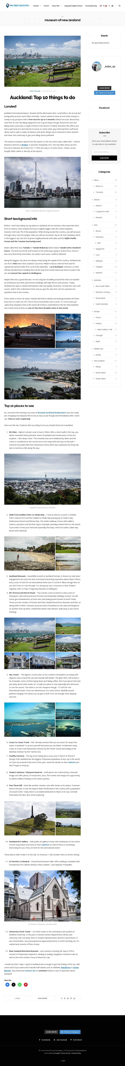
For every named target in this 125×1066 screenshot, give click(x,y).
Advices (99, 205)
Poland (98, 323)
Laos (98, 255)
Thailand (99, 267)
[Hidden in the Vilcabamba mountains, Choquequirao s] (113, 82)
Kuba (18, 998)
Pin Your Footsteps (56, 1050)
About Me (55, 6)
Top (63, 1061)
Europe (97, 311)
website (46, 844)
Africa (96, 180)
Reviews (99, 217)
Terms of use (65, 1053)
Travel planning (91, 6)
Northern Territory (103, 292)
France (98, 317)
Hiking (98, 366)
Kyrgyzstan (100, 249)
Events (46, 6)
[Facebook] (64, 998)
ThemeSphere (81, 1050)
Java (99, 243)
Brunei (98, 231)
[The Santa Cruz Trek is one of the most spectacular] (104, 82)
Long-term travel (102, 211)
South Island (100, 378)
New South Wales (103, 286)
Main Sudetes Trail (104, 329)
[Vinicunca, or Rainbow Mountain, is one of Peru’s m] (113, 76)
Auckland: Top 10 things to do (42, 97)
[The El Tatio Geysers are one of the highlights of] (95, 82)
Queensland (100, 298)
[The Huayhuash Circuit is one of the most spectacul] (104, 76)
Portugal (99, 335)
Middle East (98, 349)
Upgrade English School (73, 6)
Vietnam (99, 272)
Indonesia (99, 237)
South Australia (102, 304)
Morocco (99, 186)
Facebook (104, 107)
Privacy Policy (76, 1053)
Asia (95, 225)
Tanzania (99, 192)
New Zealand (35, 91)
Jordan (98, 355)
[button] (29, 331)
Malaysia (99, 261)
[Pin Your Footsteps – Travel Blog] (17, 6)
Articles (36, 6)
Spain (98, 341)
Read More (42, 998)
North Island (100, 372)
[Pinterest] (71, 998)
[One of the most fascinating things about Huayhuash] (95, 76)
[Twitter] (68, 998)
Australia (97, 280)
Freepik (57, 1053)
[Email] (74, 998)
